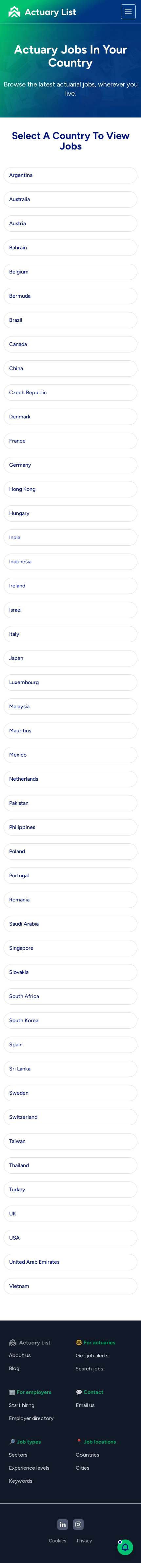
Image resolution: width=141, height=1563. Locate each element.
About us (20, 1355)
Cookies (57, 1541)
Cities (83, 1468)
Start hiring (21, 1405)
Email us (85, 1405)
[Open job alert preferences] (125, 1547)
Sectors (18, 1455)
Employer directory (31, 1418)
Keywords (20, 1481)
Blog (14, 1368)
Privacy (84, 1541)
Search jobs (89, 1369)
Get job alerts (92, 1355)
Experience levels (29, 1468)
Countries (87, 1455)
